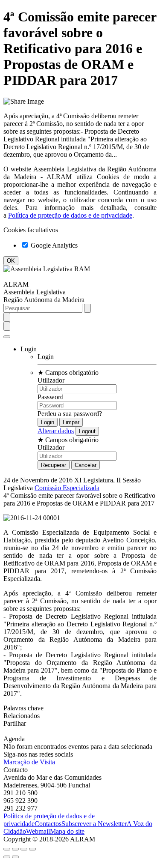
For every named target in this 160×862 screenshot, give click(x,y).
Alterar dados (56, 430)
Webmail (38, 831)
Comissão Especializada (67, 487)
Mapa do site (67, 831)
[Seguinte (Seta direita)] (15, 857)
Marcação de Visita (29, 762)
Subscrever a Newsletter (94, 823)
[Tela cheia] (23, 849)
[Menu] (6, 336)
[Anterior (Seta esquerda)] (6, 857)
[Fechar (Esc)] (6, 849)
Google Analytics (53, 245)
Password (51, 397)
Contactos (48, 823)
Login (46, 356)
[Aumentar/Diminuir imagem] (32, 849)
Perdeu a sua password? (70, 413)
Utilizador (51, 380)
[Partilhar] (15, 849)
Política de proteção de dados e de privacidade (70, 215)
